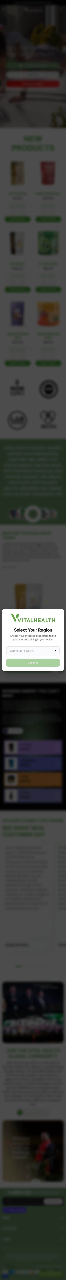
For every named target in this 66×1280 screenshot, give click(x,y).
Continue (33, 662)
